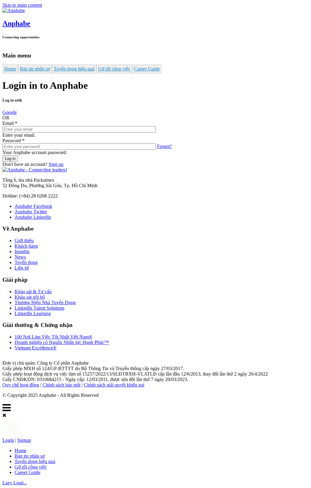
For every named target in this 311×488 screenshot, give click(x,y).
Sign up (56, 164)
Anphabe (16, 23)
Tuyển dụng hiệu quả (74, 68)
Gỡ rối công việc (114, 68)
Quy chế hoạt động (20, 384)
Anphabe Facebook (33, 206)
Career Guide (147, 68)
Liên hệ (22, 267)
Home (10, 68)
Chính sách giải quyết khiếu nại (114, 384)
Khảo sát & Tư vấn (33, 291)
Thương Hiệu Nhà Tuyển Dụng (45, 302)
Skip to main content (22, 5)
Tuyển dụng (26, 262)
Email (9, 123)
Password (13, 140)
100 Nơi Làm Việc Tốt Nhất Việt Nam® (53, 336)
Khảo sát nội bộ (30, 297)
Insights (22, 251)
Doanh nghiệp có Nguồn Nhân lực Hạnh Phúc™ (62, 342)
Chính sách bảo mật (61, 384)
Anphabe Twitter (31, 211)
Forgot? (164, 146)
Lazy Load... (14, 482)
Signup (24, 440)
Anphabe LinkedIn (33, 217)
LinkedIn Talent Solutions (39, 308)
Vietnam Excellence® (35, 347)
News (20, 256)
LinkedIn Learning (33, 313)
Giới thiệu (24, 240)
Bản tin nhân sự (35, 68)
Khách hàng (26, 246)
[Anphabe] (13, 10)
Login (8, 440)
